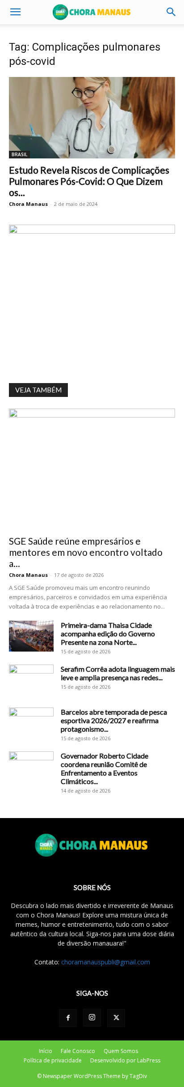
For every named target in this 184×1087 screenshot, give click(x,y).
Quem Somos (121, 1051)
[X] (116, 1018)
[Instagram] (92, 1018)
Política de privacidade (53, 1060)
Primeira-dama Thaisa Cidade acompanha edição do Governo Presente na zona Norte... (108, 633)
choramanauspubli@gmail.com (105, 962)
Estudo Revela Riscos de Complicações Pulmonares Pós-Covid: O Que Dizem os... (89, 181)
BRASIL (19, 154)
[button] (15, 12)
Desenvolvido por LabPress (125, 1060)
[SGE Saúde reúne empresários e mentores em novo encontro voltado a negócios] (92, 469)
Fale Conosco (78, 1051)
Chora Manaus (28, 203)
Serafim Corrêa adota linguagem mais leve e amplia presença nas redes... (118, 673)
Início (45, 1051)
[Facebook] (68, 1018)
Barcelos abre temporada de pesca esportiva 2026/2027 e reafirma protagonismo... (114, 720)
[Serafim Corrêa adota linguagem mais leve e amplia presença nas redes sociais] (31, 680)
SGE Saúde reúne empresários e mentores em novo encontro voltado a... (86, 552)
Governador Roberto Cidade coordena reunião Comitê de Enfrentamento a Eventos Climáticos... (104, 768)
